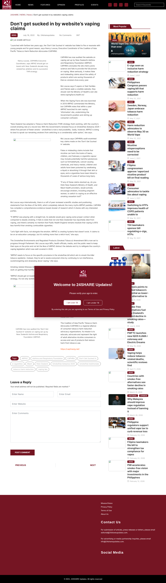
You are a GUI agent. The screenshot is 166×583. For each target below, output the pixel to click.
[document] (83, 291)
